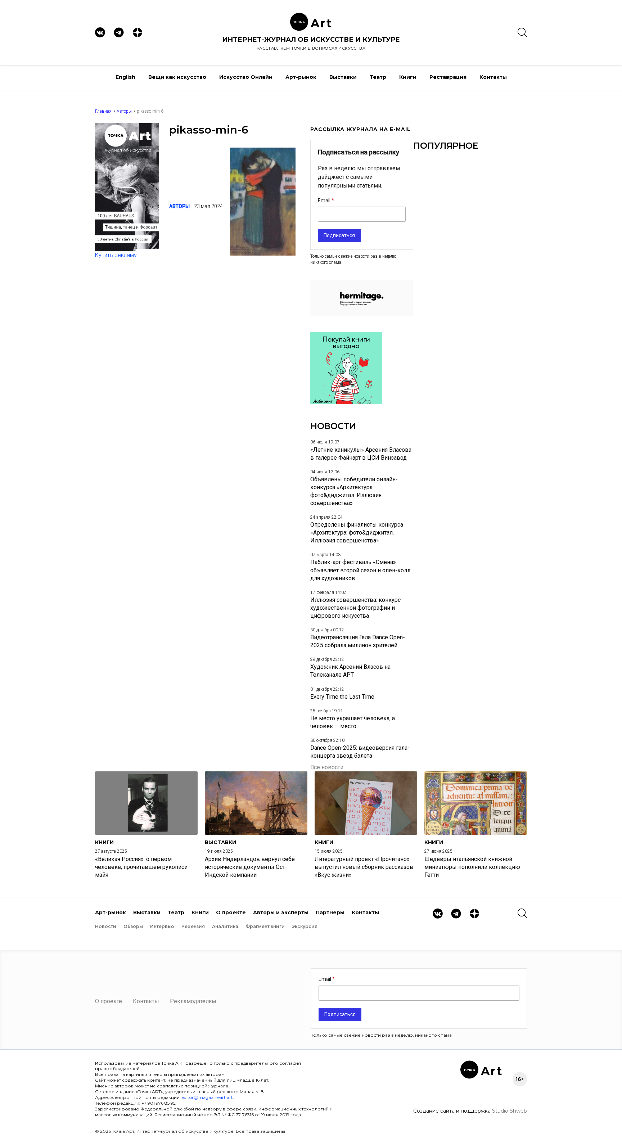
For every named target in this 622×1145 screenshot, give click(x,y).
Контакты (493, 77)
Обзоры (133, 926)
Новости (105, 926)
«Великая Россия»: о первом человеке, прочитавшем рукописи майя (141, 867)
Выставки (343, 77)
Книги (407, 77)
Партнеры (330, 912)
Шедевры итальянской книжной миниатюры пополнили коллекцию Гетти (472, 867)
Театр (378, 77)
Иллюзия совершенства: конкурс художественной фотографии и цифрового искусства (355, 607)
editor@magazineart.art (207, 1097)
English (125, 77)
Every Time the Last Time (342, 696)
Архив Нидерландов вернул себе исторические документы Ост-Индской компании (250, 867)
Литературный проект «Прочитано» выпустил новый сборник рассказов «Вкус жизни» (364, 867)
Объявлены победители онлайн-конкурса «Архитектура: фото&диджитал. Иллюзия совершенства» (354, 491)
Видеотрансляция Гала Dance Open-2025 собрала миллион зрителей (357, 641)
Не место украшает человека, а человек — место (352, 722)
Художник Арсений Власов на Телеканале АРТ (350, 670)
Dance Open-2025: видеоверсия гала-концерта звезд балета (360, 751)
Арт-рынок (300, 77)
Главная (103, 111)
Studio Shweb (509, 1111)
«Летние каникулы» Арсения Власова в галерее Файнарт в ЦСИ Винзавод (360, 453)
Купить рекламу (116, 255)
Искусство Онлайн (245, 77)
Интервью (162, 926)
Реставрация (447, 77)
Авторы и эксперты (280, 912)
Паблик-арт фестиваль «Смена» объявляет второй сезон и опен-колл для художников (360, 570)
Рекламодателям (193, 1001)
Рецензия (193, 926)
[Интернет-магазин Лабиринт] (346, 402)
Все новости (326, 767)
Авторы (124, 111)
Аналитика (225, 926)
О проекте (231, 912)
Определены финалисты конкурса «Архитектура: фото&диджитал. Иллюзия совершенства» (356, 532)
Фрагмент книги (265, 926)
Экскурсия (304, 926)
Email (325, 200)
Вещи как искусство (177, 77)
